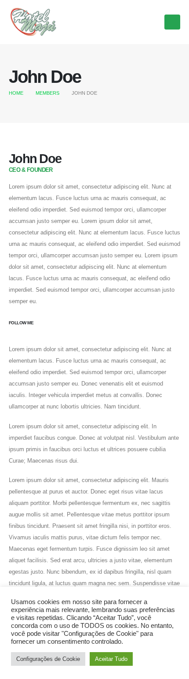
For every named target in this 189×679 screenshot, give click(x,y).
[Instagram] (150, 21)
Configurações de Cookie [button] (48, 659)
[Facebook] (133, 21)
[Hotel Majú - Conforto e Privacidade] (33, 22)
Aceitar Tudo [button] (111, 659)
